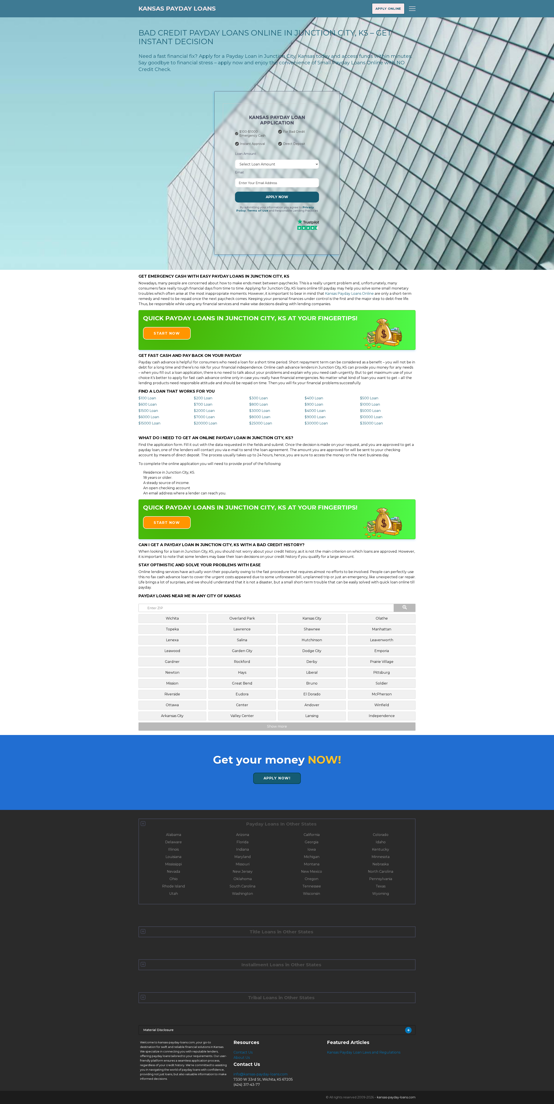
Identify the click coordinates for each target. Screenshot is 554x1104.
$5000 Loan (370, 411)
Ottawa (172, 705)
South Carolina (242, 886)
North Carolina (380, 871)
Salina (242, 640)
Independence (382, 716)
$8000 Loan (259, 417)
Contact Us (243, 1052)
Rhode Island (173, 886)
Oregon (311, 879)
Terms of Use (257, 210)
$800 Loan (258, 404)
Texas (380, 886)
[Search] (405, 608)
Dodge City (311, 651)
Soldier (382, 683)
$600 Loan (147, 404)
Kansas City (312, 618)
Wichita (172, 618)
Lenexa (172, 640)
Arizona (242, 835)
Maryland (242, 857)
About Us (242, 1057)
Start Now (167, 333)
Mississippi (173, 864)
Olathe (382, 618)
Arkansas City (172, 716)
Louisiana (173, 857)
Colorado (380, 835)
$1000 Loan (370, 404)
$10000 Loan (371, 417)
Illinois (173, 849)
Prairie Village (381, 662)
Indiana (242, 849)
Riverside (172, 694)
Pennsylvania (380, 879)
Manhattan (381, 629)
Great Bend (242, 683)
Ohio (173, 879)
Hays (242, 672)
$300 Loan (258, 398)
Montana (311, 864)
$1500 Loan (148, 411)
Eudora (242, 694)
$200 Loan (203, 398)
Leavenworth (381, 640)
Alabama (173, 835)
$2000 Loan (204, 411)
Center (242, 705)
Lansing (312, 716)
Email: (239, 172)
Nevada (173, 871)
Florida (242, 842)
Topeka (172, 629)
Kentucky (380, 849)
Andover (311, 705)
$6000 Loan (148, 417)
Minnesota (381, 857)
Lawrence (242, 629)
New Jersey (243, 871)
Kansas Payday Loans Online (349, 293)
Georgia (311, 842)
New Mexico (311, 871)
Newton (172, 672)
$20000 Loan (205, 423)
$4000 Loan (315, 411)
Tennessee (311, 886)
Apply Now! (277, 778)
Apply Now (277, 197)
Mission (172, 683)
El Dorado (311, 694)
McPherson (382, 694)
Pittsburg (381, 672)
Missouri (243, 864)
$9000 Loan (315, 417)
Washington (242, 894)
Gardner (172, 662)
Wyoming (380, 894)
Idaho (381, 842)
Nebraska (380, 864)
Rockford (242, 662)
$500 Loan (369, 398)
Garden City (242, 651)
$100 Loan (147, 398)
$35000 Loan (371, 423)
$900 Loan (314, 404)
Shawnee (312, 629)
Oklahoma (243, 879)
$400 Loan (314, 398)
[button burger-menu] (412, 8)
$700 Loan (203, 404)
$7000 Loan (204, 417)
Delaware (173, 842)
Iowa (312, 849)
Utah (173, 894)
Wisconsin (311, 894)
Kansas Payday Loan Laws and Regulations (363, 1052)
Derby (311, 662)
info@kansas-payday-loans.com (261, 1074)
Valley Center (242, 716)
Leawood (172, 651)
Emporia (381, 651)
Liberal (312, 672)
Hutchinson (312, 640)
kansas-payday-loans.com (396, 1097)
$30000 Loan (316, 423)
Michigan (311, 857)
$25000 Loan (260, 423)
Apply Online (388, 9)
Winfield (381, 705)
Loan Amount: (246, 153)
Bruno (311, 683)
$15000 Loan (149, 423)
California (312, 835)
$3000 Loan (259, 411)
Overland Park (242, 618)
